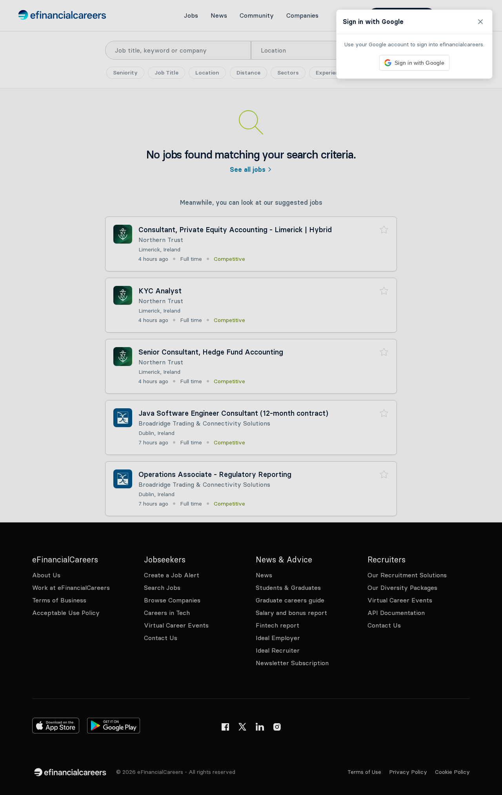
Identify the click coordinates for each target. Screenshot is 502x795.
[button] (251, 397)
